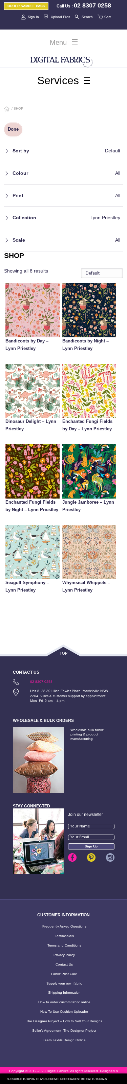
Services (58, 80)
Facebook (72, 857)
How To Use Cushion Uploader (64, 1011)
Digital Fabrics (62, 60)
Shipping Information (64, 992)
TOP (63, 653)
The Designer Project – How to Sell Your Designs (64, 1021)
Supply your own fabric (64, 983)
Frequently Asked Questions (64, 926)
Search (87, 17)
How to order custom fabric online (64, 1002)
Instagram (110, 857)
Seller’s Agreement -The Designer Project (64, 1030)
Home (7, 109)
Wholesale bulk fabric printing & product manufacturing (87, 734)
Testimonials (64, 936)
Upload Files (60, 17)
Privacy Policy (64, 955)
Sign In (33, 17)
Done (13, 129)
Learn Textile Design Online (64, 1040)
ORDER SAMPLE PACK (26, 6)
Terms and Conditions (64, 945)
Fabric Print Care (64, 974)
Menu (58, 42)
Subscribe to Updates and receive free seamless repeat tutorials (57, 1079)
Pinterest (91, 857)
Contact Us (64, 964)
